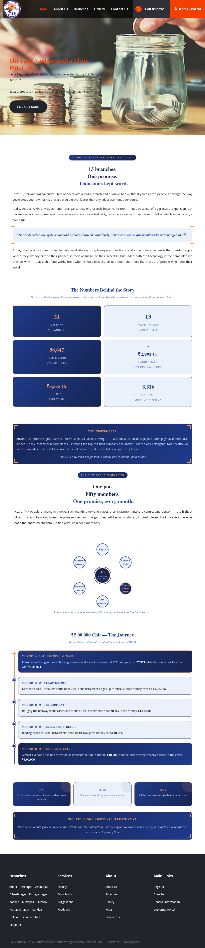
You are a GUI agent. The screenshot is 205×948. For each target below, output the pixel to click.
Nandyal (37, 909)
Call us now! (154, 9)
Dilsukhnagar (17, 894)
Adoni (13, 887)
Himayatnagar (38, 894)
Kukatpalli (28, 902)
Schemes (111, 894)
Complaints (64, 894)
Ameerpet (26, 887)
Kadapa (14, 902)
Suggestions (65, 902)
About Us (61, 9)
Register (159, 887)
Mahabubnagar (19, 909)
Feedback (63, 909)
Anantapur (42, 887)
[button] (10, 126)
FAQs (109, 909)
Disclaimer (112, 942)
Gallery (99, 9)
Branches (81, 9)
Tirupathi (15, 925)
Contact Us (119, 9)
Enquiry (62, 887)
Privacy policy (131, 942)
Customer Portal (187, 9)
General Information (167, 902)
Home (43, 9)
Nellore (14, 917)
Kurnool (42, 902)
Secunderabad (31, 917)
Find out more (28, 107)
